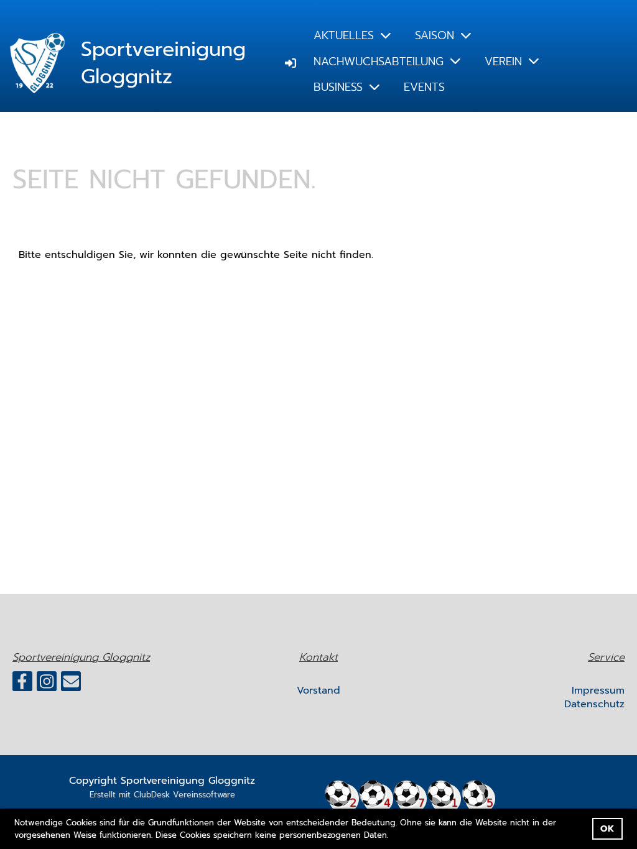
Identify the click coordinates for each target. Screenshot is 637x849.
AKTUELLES (344, 35)
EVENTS (424, 87)
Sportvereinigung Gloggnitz (163, 64)
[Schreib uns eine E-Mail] (71, 684)
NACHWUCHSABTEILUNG (379, 61)
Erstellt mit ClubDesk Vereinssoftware (162, 795)
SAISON (434, 35)
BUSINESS (338, 87)
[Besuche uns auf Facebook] (22, 684)
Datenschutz (594, 704)
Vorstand (318, 690)
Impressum (598, 690)
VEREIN (503, 61)
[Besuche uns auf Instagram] (47, 684)
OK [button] (607, 828)
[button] (392, 835)
